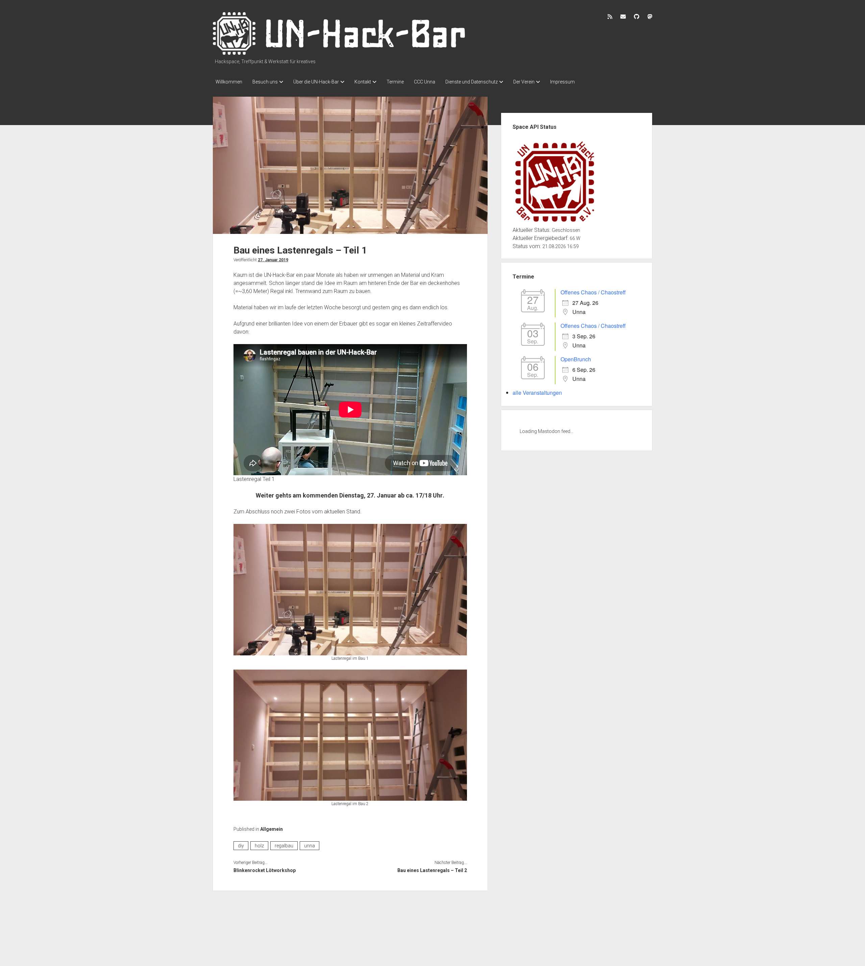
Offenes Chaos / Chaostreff (593, 292)
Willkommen (229, 81)
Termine (395, 81)
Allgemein (271, 829)
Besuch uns (265, 81)
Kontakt (362, 81)
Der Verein (524, 81)
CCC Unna (424, 81)
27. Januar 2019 (273, 260)
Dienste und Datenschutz (471, 81)
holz (259, 845)
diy (241, 845)
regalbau (284, 845)
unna (309, 845)
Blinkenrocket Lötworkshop (264, 870)
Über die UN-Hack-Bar (316, 81)
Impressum (562, 81)
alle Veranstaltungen (537, 392)
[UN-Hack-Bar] (339, 52)
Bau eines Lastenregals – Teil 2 (432, 870)
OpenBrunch (576, 359)
